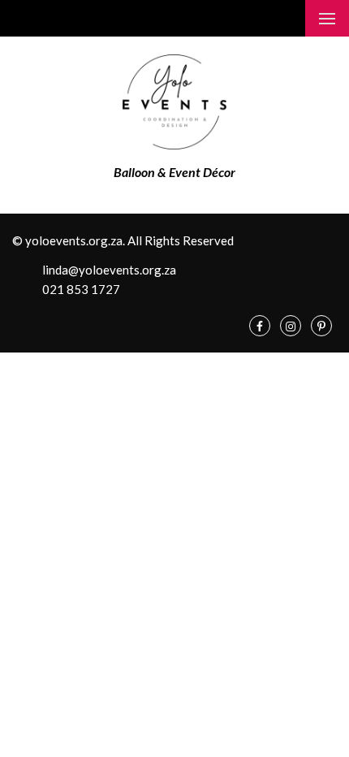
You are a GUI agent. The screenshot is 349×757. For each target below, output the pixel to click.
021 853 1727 (80, 289)
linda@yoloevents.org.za (108, 269)
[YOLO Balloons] (175, 100)
